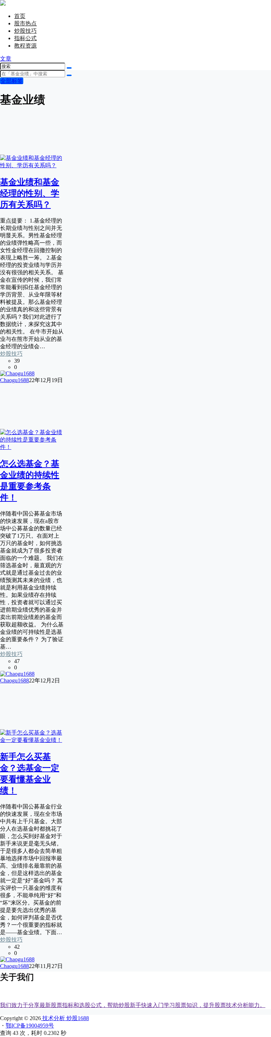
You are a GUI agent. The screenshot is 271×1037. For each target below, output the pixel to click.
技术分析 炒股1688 (65, 1018)
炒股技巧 (25, 31)
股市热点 (25, 23)
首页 (19, 16)
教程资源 (25, 46)
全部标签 (11, 81)
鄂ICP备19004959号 (30, 1026)
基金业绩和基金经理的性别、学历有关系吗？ (29, 193)
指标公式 (25, 38)
